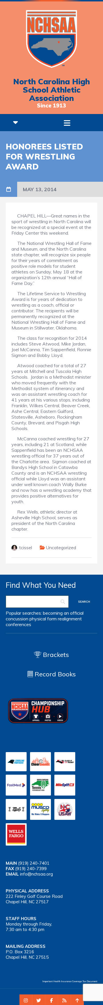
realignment (70, 619)
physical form (43, 619)
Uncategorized (61, 547)
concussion (17, 619)
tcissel (25, 547)
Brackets (55, 655)
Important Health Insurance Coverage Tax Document (69, 981)
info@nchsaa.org (36, 874)
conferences (18, 624)
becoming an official (63, 613)
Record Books (54, 674)
